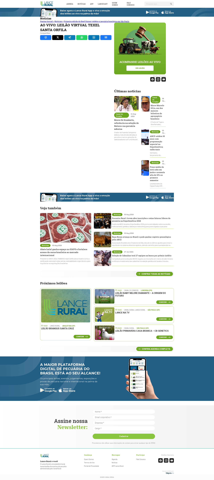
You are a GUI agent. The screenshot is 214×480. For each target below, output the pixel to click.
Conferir (80, 337)
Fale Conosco (141, 459)
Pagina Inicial (47, 21)
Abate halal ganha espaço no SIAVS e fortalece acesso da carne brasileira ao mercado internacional (63, 252)
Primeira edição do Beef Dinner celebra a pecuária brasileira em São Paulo (96, 21)
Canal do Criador (119, 115)
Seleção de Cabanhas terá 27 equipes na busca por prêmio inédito (141, 255)
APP (91, 4)
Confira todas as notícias (155, 274)
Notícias (82, 4)
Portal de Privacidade (91, 466)
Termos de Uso (89, 463)
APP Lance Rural (117, 466)
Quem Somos (89, 459)
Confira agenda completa (156, 349)
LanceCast (103, 4)
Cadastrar (123, 436)
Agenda (69, 4)
